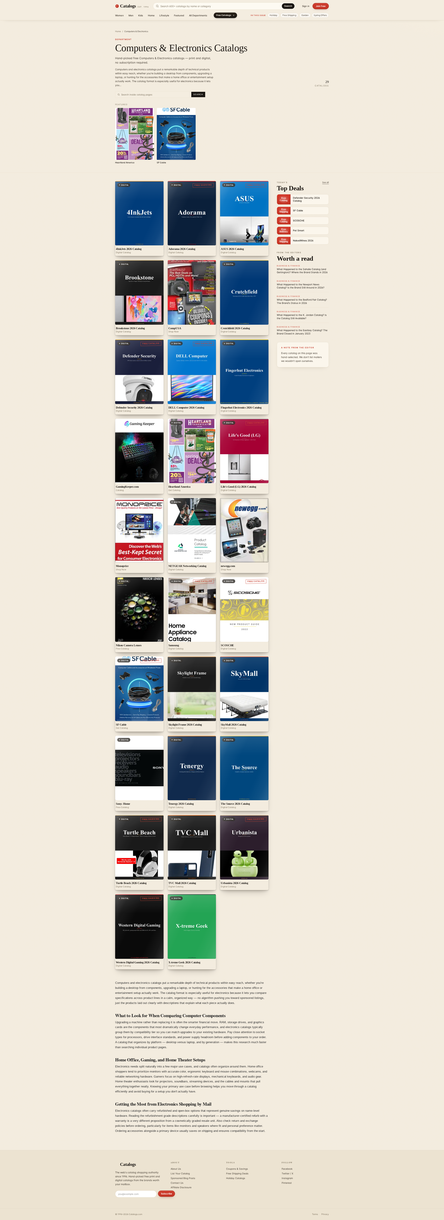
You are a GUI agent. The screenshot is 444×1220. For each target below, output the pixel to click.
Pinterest (287, 1182)
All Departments (198, 15)
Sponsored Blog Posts (183, 1178)
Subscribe (166, 1193)
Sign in (305, 6)
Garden (305, 15)
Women (119, 15)
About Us (176, 1168)
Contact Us (177, 1182)
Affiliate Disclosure (181, 1187)
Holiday (273, 15)
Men (131, 15)
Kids (140, 15)
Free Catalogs (223, 15)
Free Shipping (289, 15)
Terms (315, 1214)
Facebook (287, 1168)
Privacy (325, 1214)
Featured (179, 15)
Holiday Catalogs (235, 1178)
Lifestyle (164, 15)
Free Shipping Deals (237, 1173)
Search (288, 6)
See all (325, 182)
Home (151, 15)
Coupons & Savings (237, 1168)
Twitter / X (287, 1173)
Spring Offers (320, 15)
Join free (321, 6)
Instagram (287, 1178)
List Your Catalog (180, 1173)
